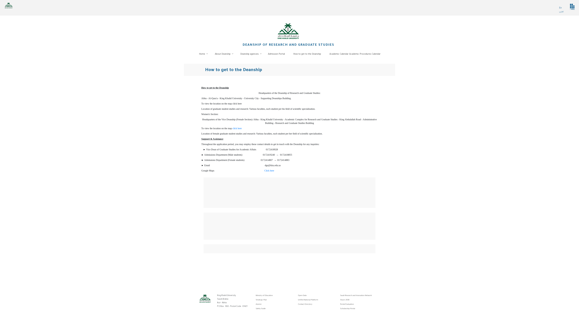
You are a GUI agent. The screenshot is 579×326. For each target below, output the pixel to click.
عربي (561, 12)
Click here (269, 170)
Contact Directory (305, 304)
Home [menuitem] (200, 55)
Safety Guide (261, 309)
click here (237, 128)
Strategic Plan (261, 300)
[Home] (288, 31)
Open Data (302, 296)
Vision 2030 (345, 300)
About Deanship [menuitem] (221, 55)
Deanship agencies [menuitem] (248, 55)
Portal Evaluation (347, 304)
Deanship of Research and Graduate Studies (288, 45)
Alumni (258, 304)
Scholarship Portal (347, 309)
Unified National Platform (308, 300)
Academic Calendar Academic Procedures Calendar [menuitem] (355, 54)
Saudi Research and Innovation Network (356, 296)
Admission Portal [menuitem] (276, 54)
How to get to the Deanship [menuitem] (307, 54)
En (560, 8)
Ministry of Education (264, 296)
